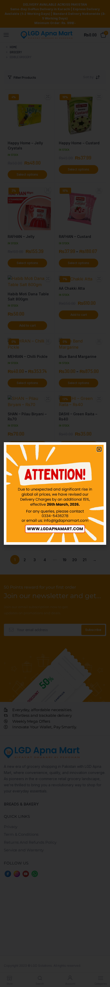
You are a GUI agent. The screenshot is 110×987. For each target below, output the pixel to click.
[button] (99, 449)
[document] (55, 493)
